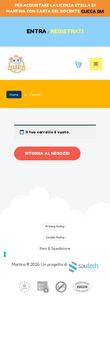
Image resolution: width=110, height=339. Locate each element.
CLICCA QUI (92, 11)
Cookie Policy (55, 237)
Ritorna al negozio (47, 153)
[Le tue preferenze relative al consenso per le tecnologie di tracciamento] (5, 254)
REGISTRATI (67, 31)
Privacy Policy (55, 226)
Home (13, 94)
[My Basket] (77, 64)
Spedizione (60, 248)
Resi (43, 248)
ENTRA (37, 31)
